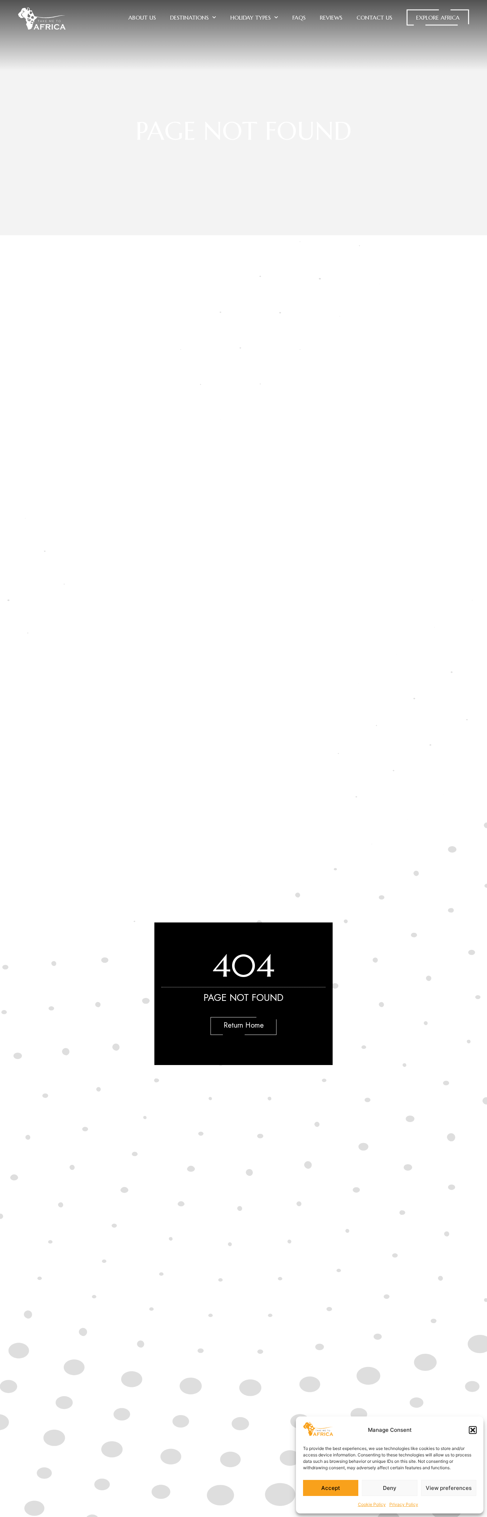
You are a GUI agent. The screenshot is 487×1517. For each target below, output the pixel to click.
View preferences (449, 1488)
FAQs (299, 17)
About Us (142, 17)
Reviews (331, 17)
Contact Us (374, 17)
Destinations (189, 17)
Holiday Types (250, 17)
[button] (472, 1430)
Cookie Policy (372, 1504)
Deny (389, 1488)
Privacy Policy (403, 1504)
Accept (330, 1488)
